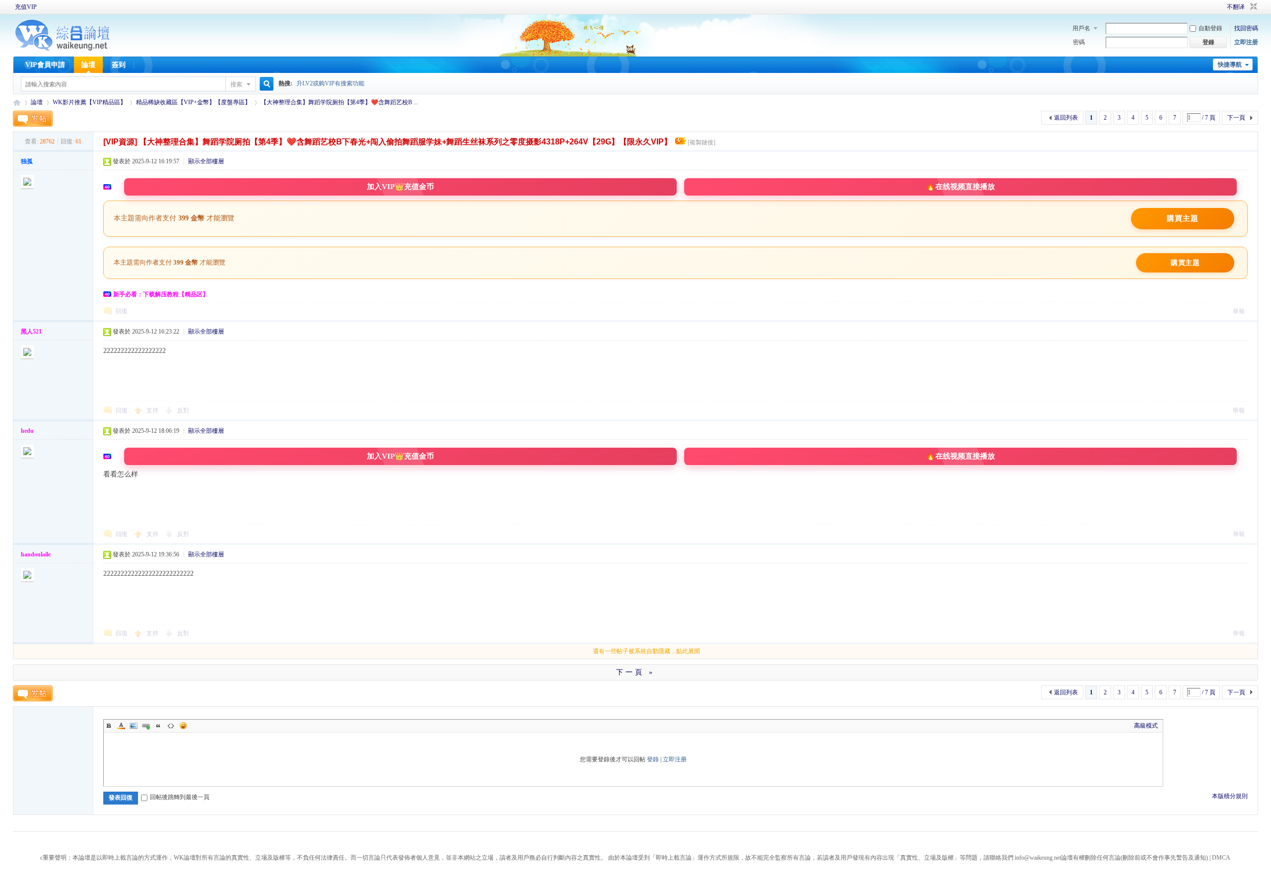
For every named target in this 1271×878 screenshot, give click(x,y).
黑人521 (31, 331)
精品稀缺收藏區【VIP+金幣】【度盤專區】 (193, 102)
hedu (27, 430)
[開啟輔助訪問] (1212, 6)
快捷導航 (1230, 64)
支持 (153, 410)
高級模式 (1146, 725)
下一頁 (1236, 117)
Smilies (183, 726)
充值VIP (26, 6)
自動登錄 (1210, 28)
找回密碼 (1246, 28)
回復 (122, 311)
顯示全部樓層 (206, 161)
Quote (158, 726)
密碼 (1079, 42)
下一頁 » (635, 672)
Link (146, 726)
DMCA (1221, 857)
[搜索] (265, 84)
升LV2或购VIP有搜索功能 (330, 83)
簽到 (119, 64)
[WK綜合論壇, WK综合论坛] (62, 49)
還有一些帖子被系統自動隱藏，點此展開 (646, 651)
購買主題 (1183, 218)
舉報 (1239, 311)
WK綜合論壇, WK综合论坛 (17, 102)
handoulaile (36, 554)
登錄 (653, 759)
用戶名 (1081, 28)
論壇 (88, 64)
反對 (183, 410)
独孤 (27, 161)
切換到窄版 (1252, 6)
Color (121, 726)
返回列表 (1066, 117)
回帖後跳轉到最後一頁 (180, 797)
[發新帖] (33, 119)
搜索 (236, 84)
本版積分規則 (1230, 796)
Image (134, 726)
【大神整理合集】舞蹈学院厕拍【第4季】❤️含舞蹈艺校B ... (339, 102)
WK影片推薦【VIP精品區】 (89, 102)
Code (171, 726)
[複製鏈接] (701, 142)
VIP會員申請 (45, 64)
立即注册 (1246, 42)
